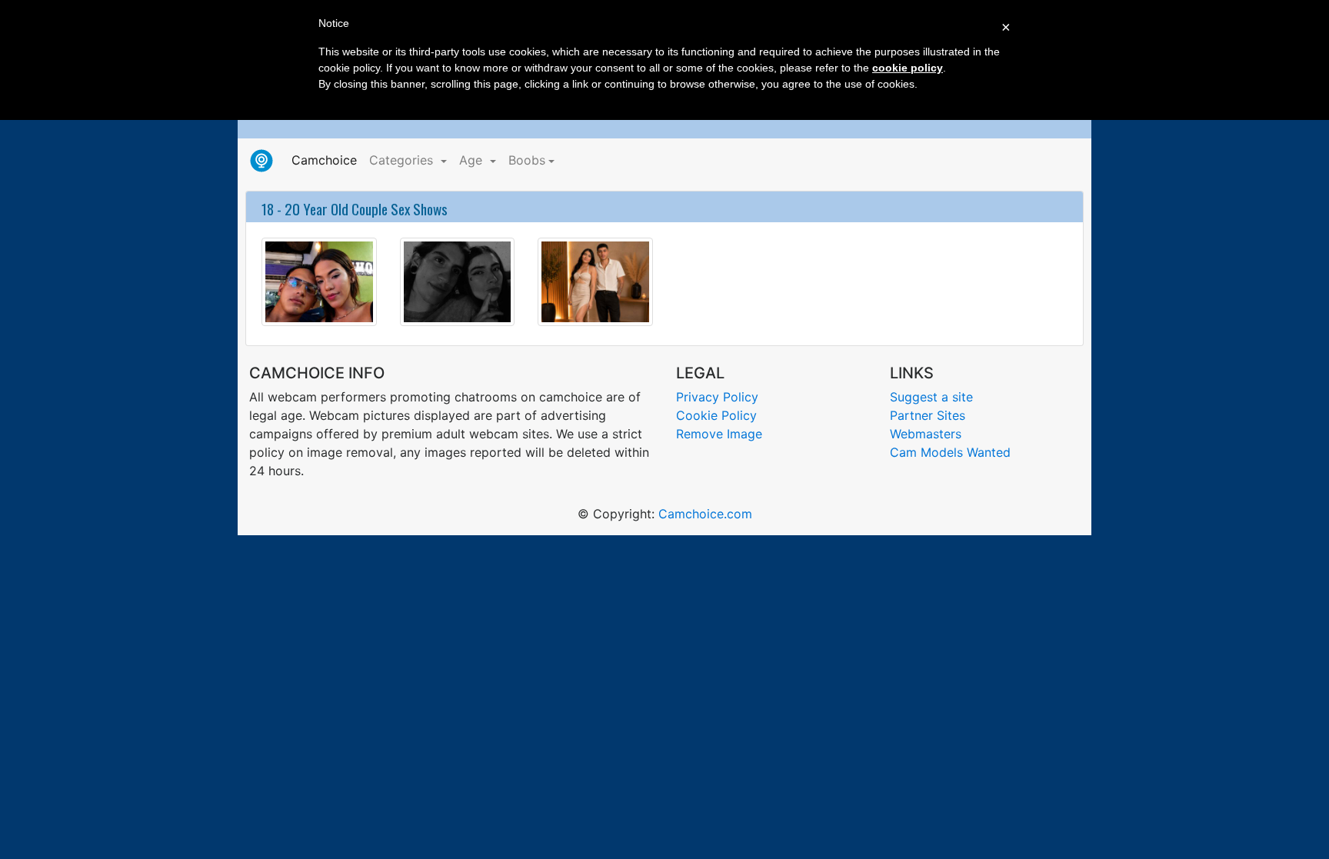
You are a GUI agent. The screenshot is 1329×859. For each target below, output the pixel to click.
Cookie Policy (716, 415)
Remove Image (719, 433)
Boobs (526, 160)
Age (472, 160)
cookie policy (907, 68)
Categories (403, 160)
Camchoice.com (705, 513)
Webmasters (925, 433)
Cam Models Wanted (950, 452)
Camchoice (327, 159)
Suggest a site (931, 397)
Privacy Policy (717, 397)
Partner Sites (927, 415)
